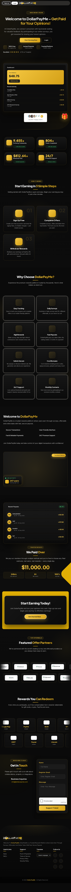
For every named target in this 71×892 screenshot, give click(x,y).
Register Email (44, 772)
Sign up (6, 3)
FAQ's (5, 856)
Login (14, 3)
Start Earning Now (31, 40)
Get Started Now (34, 617)
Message (42, 782)
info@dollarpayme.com (19, 782)
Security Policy (24, 861)
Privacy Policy (24, 858)
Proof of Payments (25, 854)
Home (5, 854)
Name (41, 763)
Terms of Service (25, 856)
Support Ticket (52, 808)
